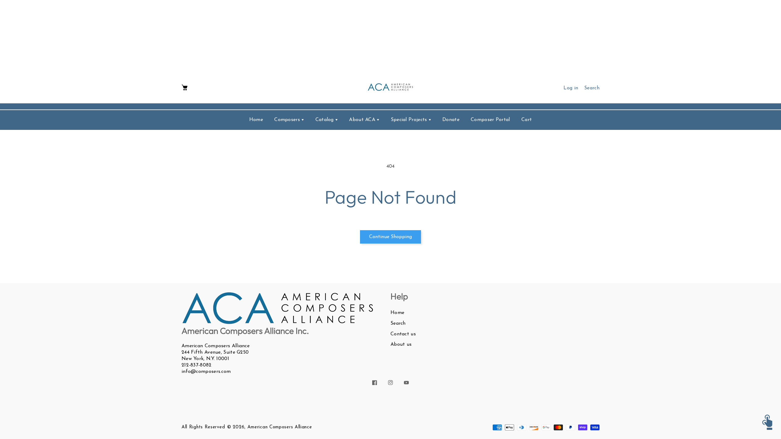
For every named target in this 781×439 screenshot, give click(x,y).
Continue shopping (390, 236)
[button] (185, 87)
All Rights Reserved (203, 427)
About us (401, 344)
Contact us (403, 334)
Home (397, 312)
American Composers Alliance (279, 427)
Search (398, 323)
